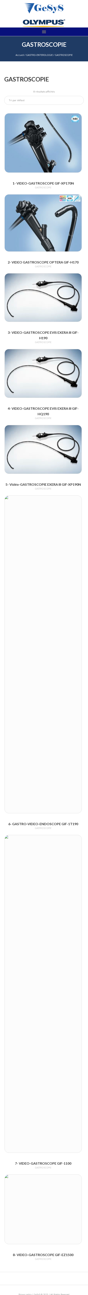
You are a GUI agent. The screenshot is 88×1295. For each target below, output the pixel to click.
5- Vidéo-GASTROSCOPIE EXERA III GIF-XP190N (43, 484)
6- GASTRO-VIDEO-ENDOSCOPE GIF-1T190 (43, 824)
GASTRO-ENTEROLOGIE (39, 55)
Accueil (20, 55)
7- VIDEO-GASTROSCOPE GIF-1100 (43, 1163)
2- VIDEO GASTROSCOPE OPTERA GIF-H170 (43, 262)
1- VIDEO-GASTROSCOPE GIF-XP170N (43, 183)
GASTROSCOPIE (43, 187)
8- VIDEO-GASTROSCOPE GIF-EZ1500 (43, 1255)
